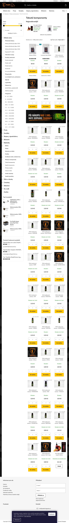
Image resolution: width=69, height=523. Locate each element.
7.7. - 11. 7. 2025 (9, 107)
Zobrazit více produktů (45, 34)
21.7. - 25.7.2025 (9, 110)
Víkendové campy (9, 54)
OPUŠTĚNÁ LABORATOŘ (11, 88)
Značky (6, 192)
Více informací (27, 516)
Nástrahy (7, 143)
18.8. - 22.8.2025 (9, 116)
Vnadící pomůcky (9, 176)
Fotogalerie (8, 93)
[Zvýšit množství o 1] (36, 68)
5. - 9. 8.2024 (8, 99)
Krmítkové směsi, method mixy (12, 157)
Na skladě (13, 30)
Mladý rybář (8, 63)
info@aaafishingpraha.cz (45, 508)
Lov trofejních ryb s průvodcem (12, 77)
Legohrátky (8, 82)
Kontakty (11, 1)
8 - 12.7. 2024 (8, 96)
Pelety (6, 148)
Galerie (4, 1)
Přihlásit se (41, 495)
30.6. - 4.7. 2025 (9, 105)
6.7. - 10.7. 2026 (9, 124)
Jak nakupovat (19, 1)
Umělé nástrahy (9, 173)
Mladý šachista (8, 66)
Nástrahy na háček (9, 151)
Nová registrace (39, 498)
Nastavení (17, 520)
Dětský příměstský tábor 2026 (12, 49)
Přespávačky (8, 74)
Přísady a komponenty (10, 159)
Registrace (62, 1)
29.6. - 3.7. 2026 (9, 121)
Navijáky (6, 133)
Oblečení (6, 186)
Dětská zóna (8, 38)
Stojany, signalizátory (11, 136)
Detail (59, 466)
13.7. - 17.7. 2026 (9, 127)
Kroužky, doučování (10, 57)
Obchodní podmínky (8, 492)
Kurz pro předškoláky (10, 71)
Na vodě (6, 189)
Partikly (7, 154)
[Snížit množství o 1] (29, 68)
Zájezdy (7, 80)
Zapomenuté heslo (40, 500)
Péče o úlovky (8, 179)
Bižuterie (6, 140)
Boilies (6, 145)
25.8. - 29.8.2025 (9, 118)
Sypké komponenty (9, 165)
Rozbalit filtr (12, 33)
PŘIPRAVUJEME (9, 91)
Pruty (5, 130)
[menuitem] (7, 11)
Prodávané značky (7, 490)
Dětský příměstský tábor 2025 (12, 46)
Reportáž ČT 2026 (9, 52)
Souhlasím (51, 514)
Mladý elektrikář (9, 60)
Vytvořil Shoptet (62, 521)
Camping (7, 182)
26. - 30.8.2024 (9, 102)
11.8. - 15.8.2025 (9, 113)
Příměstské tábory (9, 41)
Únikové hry (8, 85)
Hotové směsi (8, 170)
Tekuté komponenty (10, 162)
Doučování (7, 68)
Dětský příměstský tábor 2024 (12, 43)
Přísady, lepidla (8, 168)
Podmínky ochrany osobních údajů (11, 494)
